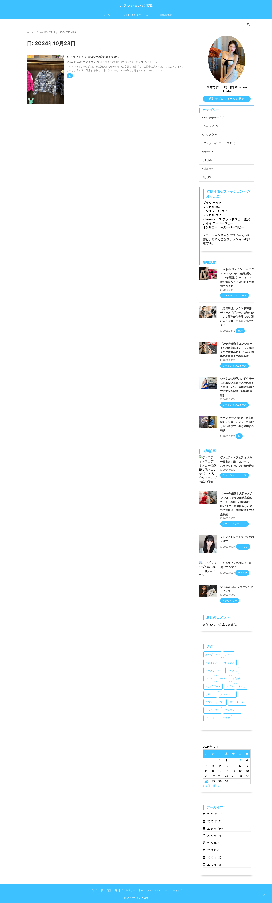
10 (226, 765)
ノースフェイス (213, 670)
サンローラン (212, 710)
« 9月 (206, 786)
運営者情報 (166, 15)
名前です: (213, 87)
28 (206, 781)
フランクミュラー (215, 702)
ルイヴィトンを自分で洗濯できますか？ (93, 56)
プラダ (226, 718)
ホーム (106, 15)
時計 (208, 151)
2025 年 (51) (214, 821)
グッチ (236, 678)
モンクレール (237, 702)
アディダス (211, 662)
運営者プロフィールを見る (226, 98)
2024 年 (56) (215, 828)
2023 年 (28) (215, 835)
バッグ (210, 134)
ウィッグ (210, 126)
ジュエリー (211, 718)
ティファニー (232, 710)
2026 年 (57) (215, 814)
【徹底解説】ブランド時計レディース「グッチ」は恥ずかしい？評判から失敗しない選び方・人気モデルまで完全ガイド (237, 316)
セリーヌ (210, 694)
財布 (208, 168)
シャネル (223, 678)
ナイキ (228, 654)
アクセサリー (213, 117)
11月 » (215, 786)
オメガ (241, 686)
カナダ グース (213, 686)
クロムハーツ (227, 694)
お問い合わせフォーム (136, 15)
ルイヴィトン (151, 61)
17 (226, 771)
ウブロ (229, 686)
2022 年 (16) (214, 843)
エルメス (232, 670)
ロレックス (229, 662)
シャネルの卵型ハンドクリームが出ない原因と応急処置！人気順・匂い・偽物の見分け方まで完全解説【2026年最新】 (237, 387)
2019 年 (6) (214, 864)
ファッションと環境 (136, 5)
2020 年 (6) (214, 857)
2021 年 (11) (214, 850)
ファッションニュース (219, 143)
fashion (209, 678)
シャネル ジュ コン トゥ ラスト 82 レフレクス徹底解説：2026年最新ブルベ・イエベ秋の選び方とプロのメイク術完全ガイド (237, 277)
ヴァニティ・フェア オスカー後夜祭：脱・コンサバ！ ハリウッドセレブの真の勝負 (237, 461)
